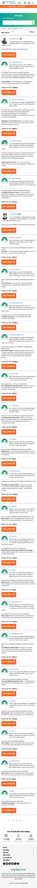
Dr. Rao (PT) (13, 536)
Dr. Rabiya (12, 570)
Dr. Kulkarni (13, 506)
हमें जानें (5, 847)
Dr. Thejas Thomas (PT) (17, 99)
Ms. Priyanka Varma (15, 62)
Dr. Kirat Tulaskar (15, 269)
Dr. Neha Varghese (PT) (16, 335)
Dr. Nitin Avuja (13, 669)
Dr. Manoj (12, 701)
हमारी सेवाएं (5, 852)
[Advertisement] (18, 885)
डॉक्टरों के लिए (6, 855)
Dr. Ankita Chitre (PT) (16, 303)
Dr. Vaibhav (12, 439)
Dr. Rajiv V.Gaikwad (15, 237)
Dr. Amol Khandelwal (15, 633)
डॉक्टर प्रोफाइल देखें (9, 55)
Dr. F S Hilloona (14, 405)
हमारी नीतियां (6, 850)
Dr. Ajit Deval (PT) (14, 471)
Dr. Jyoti (12, 731)
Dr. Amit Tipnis (14, 374)
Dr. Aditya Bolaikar (15, 178)
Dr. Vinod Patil (14, 214)
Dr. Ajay (11, 791)
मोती (12, 31)
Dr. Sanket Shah (14, 39)
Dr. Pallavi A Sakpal (15, 141)
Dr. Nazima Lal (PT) (15, 602)
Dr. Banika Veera (14, 761)
